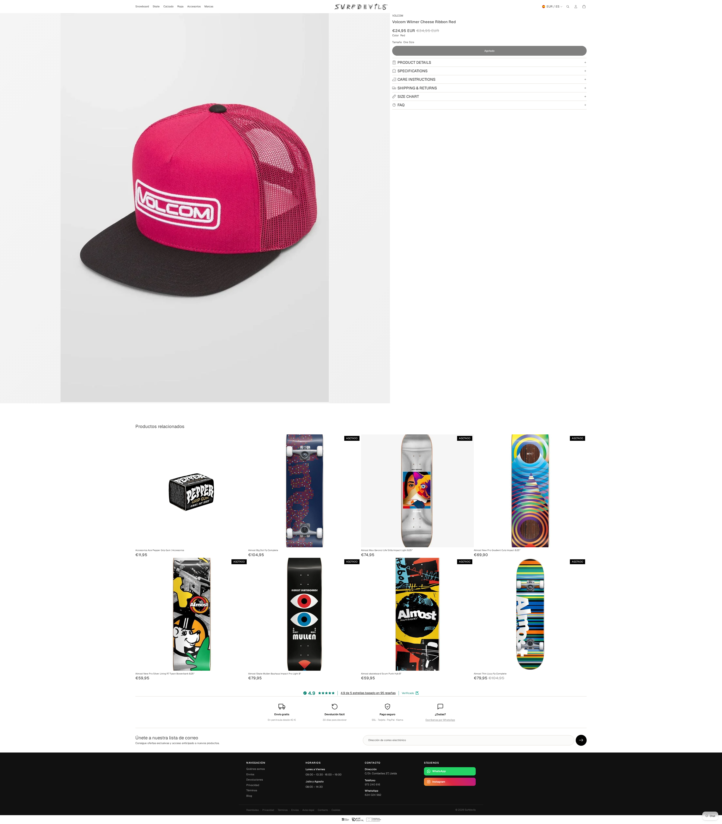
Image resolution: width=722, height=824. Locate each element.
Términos (251, 790)
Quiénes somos (255, 769)
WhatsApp (439, 771)
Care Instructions (416, 79)
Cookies (335, 810)
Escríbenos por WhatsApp (440, 719)
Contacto (323, 810)
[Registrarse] (581, 740)
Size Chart (408, 96)
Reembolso (252, 810)
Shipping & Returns (417, 88)
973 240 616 (372, 784)
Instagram (438, 781)
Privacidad (252, 785)
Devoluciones (254, 779)
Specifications (412, 70)
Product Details (414, 62)
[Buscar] (568, 6)
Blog (249, 795)
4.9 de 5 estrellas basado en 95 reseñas (368, 693)
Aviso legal (308, 810)
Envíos (250, 774)
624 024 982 (373, 795)
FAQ (401, 105)
